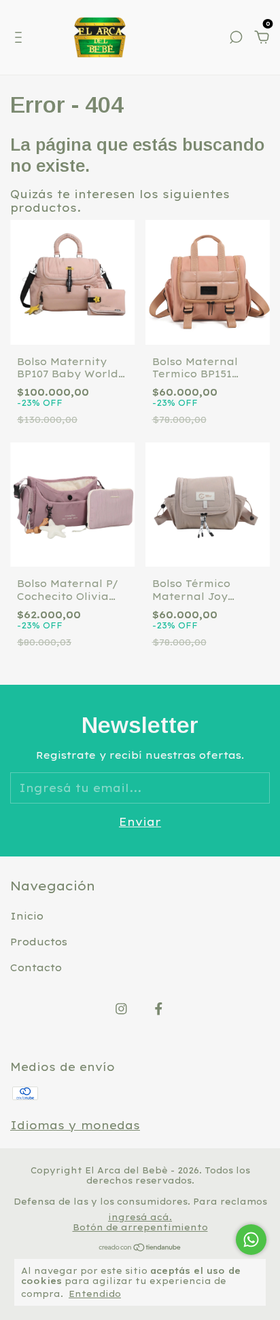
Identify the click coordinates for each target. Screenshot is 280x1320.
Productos (38, 942)
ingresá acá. (140, 1217)
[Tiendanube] (140, 1248)
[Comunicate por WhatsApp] (251, 1239)
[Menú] (20, 38)
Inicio (26, 916)
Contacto (36, 968)
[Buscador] (236, 38)
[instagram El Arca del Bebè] (121, 1008)
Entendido (95, 1294)
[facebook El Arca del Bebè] (158, 1008)
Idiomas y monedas (75, 1125)
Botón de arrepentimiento (140, 1227)
